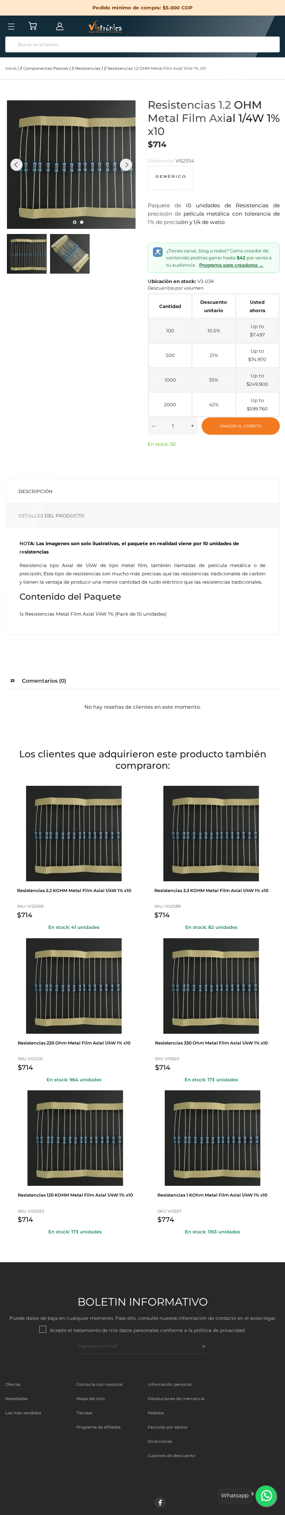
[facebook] (160, 1503)
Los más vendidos (23, 1412)
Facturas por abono (167, 1427)
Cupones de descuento (171, 1455)
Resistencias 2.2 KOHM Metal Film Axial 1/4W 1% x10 (74, 890)
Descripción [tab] (35, 491)
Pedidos (156, 1412)
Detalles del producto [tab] (51, 515)
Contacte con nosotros (99, 1384)
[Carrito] (32, 26)
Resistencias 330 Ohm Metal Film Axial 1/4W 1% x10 (211, 1043)
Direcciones (160, 1441)
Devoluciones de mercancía (176, 1398)
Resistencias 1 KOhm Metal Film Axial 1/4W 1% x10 (212, 1195)
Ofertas (13, 1384)
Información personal (170, 1384)
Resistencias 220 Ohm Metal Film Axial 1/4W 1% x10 (74, 1043)
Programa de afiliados (98, 1427)
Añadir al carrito (241, 426)
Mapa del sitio (90, 1398)
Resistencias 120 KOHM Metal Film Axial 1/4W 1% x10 (75, 1195)
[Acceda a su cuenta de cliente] (60, 26)
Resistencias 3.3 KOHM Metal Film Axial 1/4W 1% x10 (211, 890)
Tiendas (84, 1412)
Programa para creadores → (231, 265)
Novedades (16, 1398)
